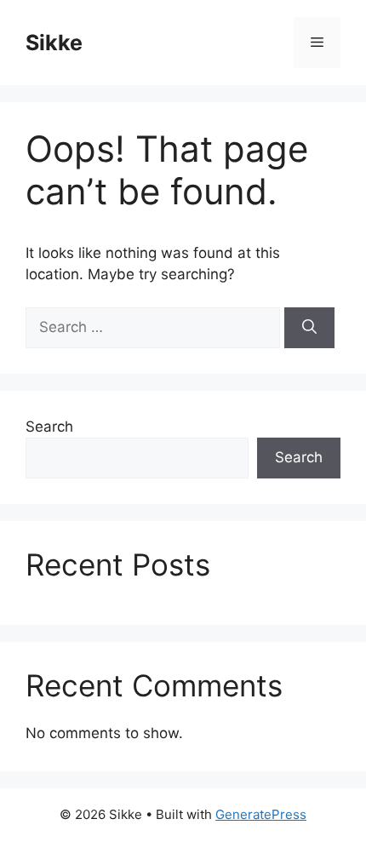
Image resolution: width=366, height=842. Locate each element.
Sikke (54, 42)
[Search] (309, 327)
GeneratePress (260, 814)
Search (49, 426)
